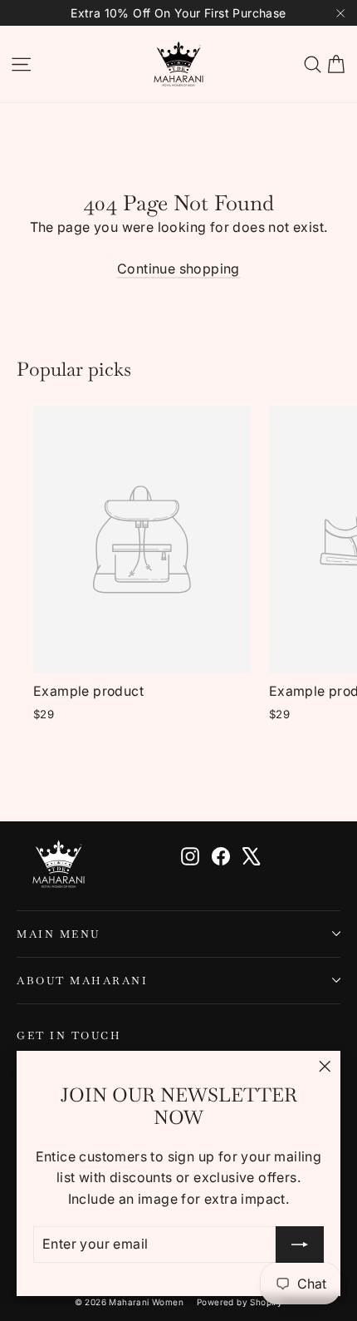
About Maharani (82, 980)
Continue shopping (178, 268)
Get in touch (69, 1035)
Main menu (58, 934)
